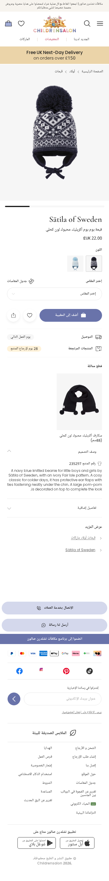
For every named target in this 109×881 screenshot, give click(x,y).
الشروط (47, 783)
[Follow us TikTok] (89, 672)
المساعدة (46, 791)
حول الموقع (88, 774)
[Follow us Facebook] (19, 672)
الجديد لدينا (81, 39)
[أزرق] (94, 264)
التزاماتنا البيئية (86, 812)
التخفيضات (52, 39)
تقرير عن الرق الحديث (38, 800)
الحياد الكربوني (82, 803)
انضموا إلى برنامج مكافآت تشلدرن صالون (54, 639)
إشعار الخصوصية (41, 765)
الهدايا (48, 748)
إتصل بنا (91, 765)
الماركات (24, 39)
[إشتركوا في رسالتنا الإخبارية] (14, 699)
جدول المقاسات (86, 783)
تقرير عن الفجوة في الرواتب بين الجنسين (78, 793)
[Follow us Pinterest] (66, 672)
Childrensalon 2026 (54, 863)
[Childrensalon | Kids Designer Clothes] (54, 21)
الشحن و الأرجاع (85, 748)
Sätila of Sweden (75, 218)
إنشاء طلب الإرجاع (84, 756)
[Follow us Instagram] (43, 672)
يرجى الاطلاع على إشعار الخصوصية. (81, 712)
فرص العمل (45, 756)
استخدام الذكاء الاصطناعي (35, 774)
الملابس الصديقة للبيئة (49, 733)
